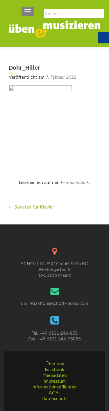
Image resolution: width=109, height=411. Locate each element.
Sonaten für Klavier (31, 207)
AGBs (54, 392)
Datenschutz (54, 398)
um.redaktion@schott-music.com (54, 303)
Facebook (54, 369)
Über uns (54, 364)
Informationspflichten (55, 387)
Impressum (55, 381)
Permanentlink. (75, 182)
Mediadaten (54, 375)
